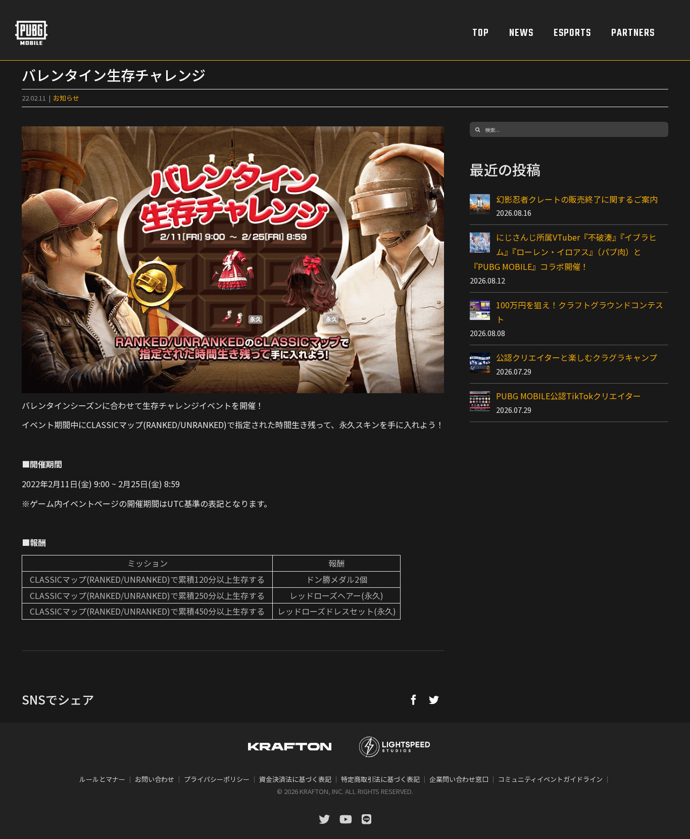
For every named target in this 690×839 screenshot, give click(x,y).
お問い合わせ (154, 779)
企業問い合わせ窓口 (458, 779)
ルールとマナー (102, 779)
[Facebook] (414, 699)
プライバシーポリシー (217, 779)
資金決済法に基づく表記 (295, 779)
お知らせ (66, 98)
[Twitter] (434, 699)
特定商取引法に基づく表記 (380, 779)
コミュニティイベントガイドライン (550, 779)
